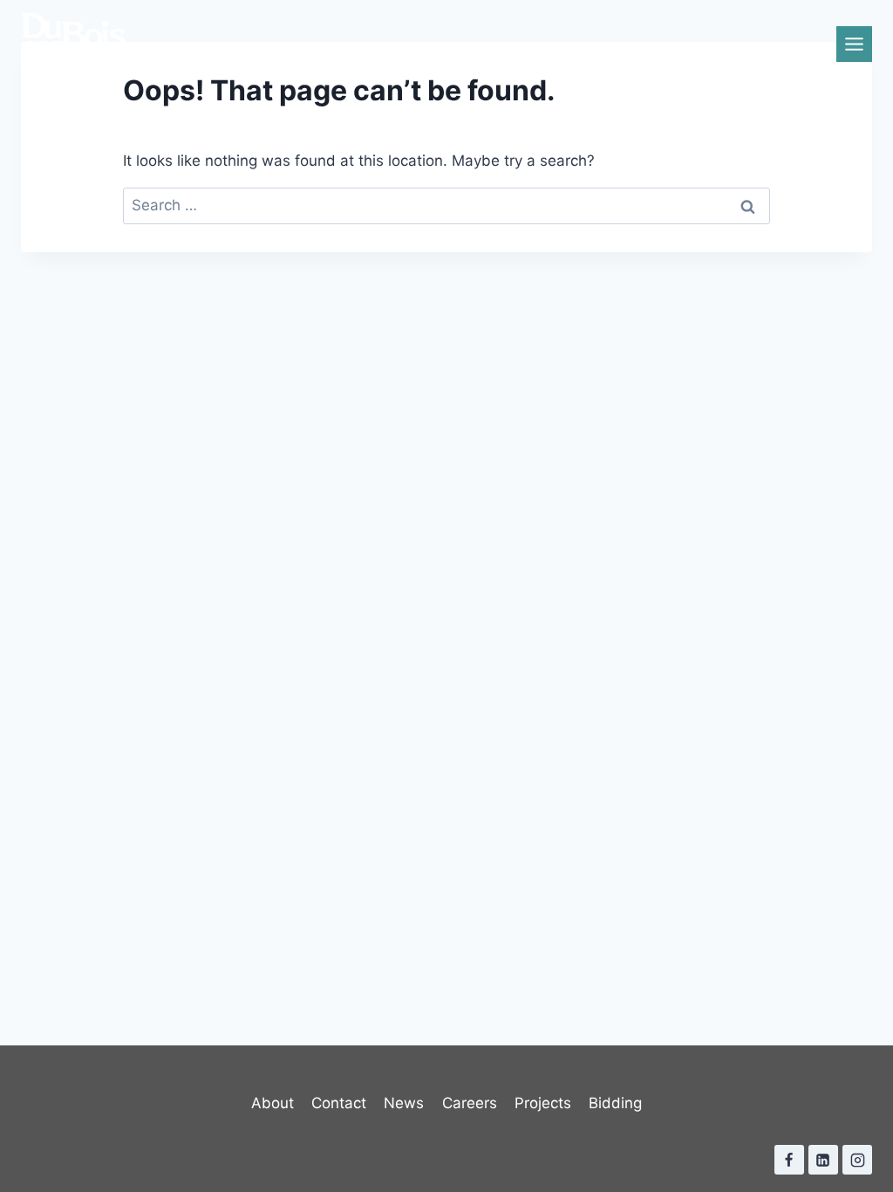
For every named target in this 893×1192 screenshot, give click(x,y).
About (272, 1103)
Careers (469, 1103)
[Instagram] (857, 1160)
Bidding (615, 1103)
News (404, 1103)
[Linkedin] (823, 1160)
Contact (338, 1103)
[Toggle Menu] (854, 44)
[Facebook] (789, 1160)
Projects (543, 1103)
